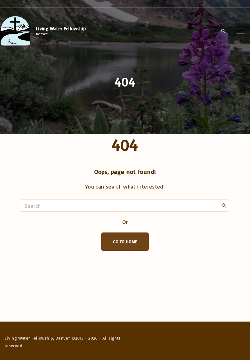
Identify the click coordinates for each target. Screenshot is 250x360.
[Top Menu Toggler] (240, 31)
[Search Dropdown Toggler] (223, 31)
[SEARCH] (224, 205)
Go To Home (125, 241)
